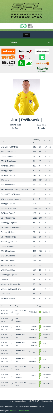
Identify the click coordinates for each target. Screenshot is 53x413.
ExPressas (47, 352)
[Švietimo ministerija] (26, 26)
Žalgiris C (46, 312)
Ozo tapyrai (33, 352)
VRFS (31, 401)
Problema (33, 376)
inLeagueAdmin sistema (19, 411)
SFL (38, 401)
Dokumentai (47, 401)
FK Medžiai (33, 312)
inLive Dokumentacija (17, 401)
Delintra (46, 344)
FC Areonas (33, 384)
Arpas (45, 320)
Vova (35, 320)
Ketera (34, 368)
